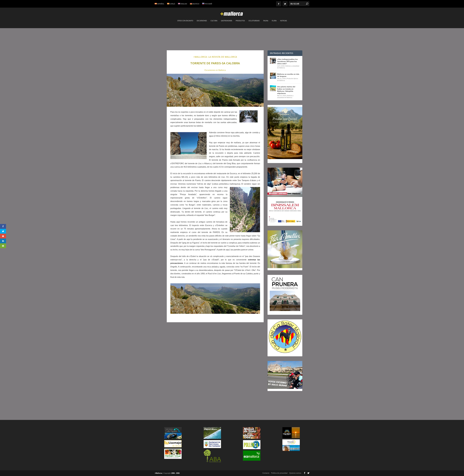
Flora (274, 21)
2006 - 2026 (175, 473)
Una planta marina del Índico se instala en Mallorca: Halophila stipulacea (286, 90)
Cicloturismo (254, 21)
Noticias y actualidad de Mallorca (285, 96)
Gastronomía (226, 21)
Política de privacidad (279, 473)
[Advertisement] (215, 359)
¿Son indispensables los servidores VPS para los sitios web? (287, 61)
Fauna (265, 21)
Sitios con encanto (185, 21)
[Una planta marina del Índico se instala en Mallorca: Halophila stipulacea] (273, 88)
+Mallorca (158, 473)
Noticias (283, 21)
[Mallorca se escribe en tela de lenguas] (273, 76)
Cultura (213, 21)
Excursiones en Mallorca (215, 70)
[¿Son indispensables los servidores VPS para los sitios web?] (273, 61)
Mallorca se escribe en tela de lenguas (288, 75)
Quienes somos (295, 473)
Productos (240, 21)
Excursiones (202, 21)
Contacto (265, 473)
